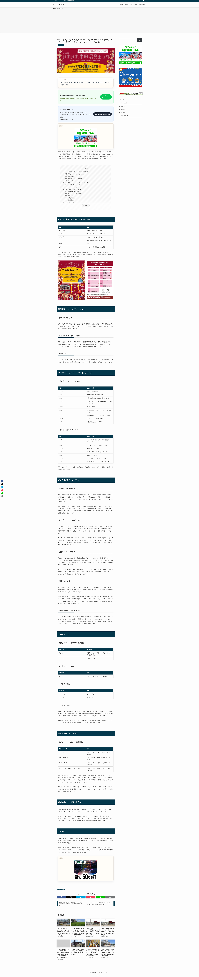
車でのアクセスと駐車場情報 (75, 178)
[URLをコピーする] (110, 897)
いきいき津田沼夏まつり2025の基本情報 (76, 171)
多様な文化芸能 (71, 198)
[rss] (141, 1)
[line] (139, 1)
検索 (140, 40)
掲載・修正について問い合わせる (102, 114)
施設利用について (72, 180)
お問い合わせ (93, 972)
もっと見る (85, 205)
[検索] (145, 1)
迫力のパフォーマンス (73, 196)
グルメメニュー (69, 202)
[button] (61, 897)
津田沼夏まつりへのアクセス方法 (74, 174)
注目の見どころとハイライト (73, 189)
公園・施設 (123, 106)
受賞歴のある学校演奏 (73, 191)
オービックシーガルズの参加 (75, 193)
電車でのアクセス (72, 176)
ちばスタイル (59, 4)
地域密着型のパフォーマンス (75, 200)
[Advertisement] (99, 21)
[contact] (143, 1)
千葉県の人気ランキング (103, 972)
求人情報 (123, 112)
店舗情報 (123, 109)
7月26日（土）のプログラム (75, 185)
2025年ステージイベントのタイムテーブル (77, 182)
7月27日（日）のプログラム (75, 187)
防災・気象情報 (124, 115)
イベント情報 (61, 44)
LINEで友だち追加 (105, 96)
